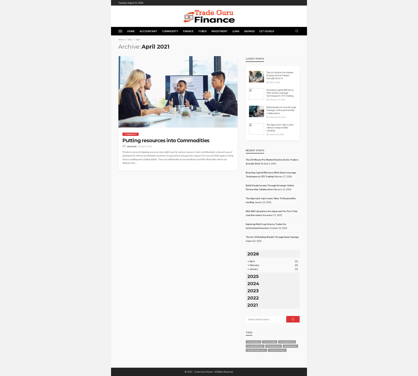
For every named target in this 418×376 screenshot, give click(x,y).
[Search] (297, 31)
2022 (253, 298)
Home (131, 31)
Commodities (253, 342)
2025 (253, 276)
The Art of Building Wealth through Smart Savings (272, 237)
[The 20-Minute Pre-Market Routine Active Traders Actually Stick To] (256, 76)
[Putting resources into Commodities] (178, 92)
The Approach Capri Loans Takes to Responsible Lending (279, 127)
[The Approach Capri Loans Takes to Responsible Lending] (256, 129)
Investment (219, 31)
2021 (252, 305)
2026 (253, 254)
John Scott (132, 146)
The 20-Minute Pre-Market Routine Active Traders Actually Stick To (279, 75)
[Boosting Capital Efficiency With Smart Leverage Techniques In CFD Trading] (256, 94)
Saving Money (290, 346)
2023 (253, 290)
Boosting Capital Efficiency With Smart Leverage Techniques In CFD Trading (280, 93)
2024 (253, 283)
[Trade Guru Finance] (209, 16)
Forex (203, 31)
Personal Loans (273, 346)
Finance (188, 31)
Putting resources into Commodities (165, 141)
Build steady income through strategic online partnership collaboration (281, 110)
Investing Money (287, 342)
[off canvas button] (120, 31)
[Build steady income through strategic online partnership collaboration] (256, 111)
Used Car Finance (277, 350)
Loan (236, 31)
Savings (249, 31)
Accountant (148, 31)
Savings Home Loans (256, 350)
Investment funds (255, 346)
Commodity (170, 31)
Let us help (266, 31)
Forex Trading (270, 342)
